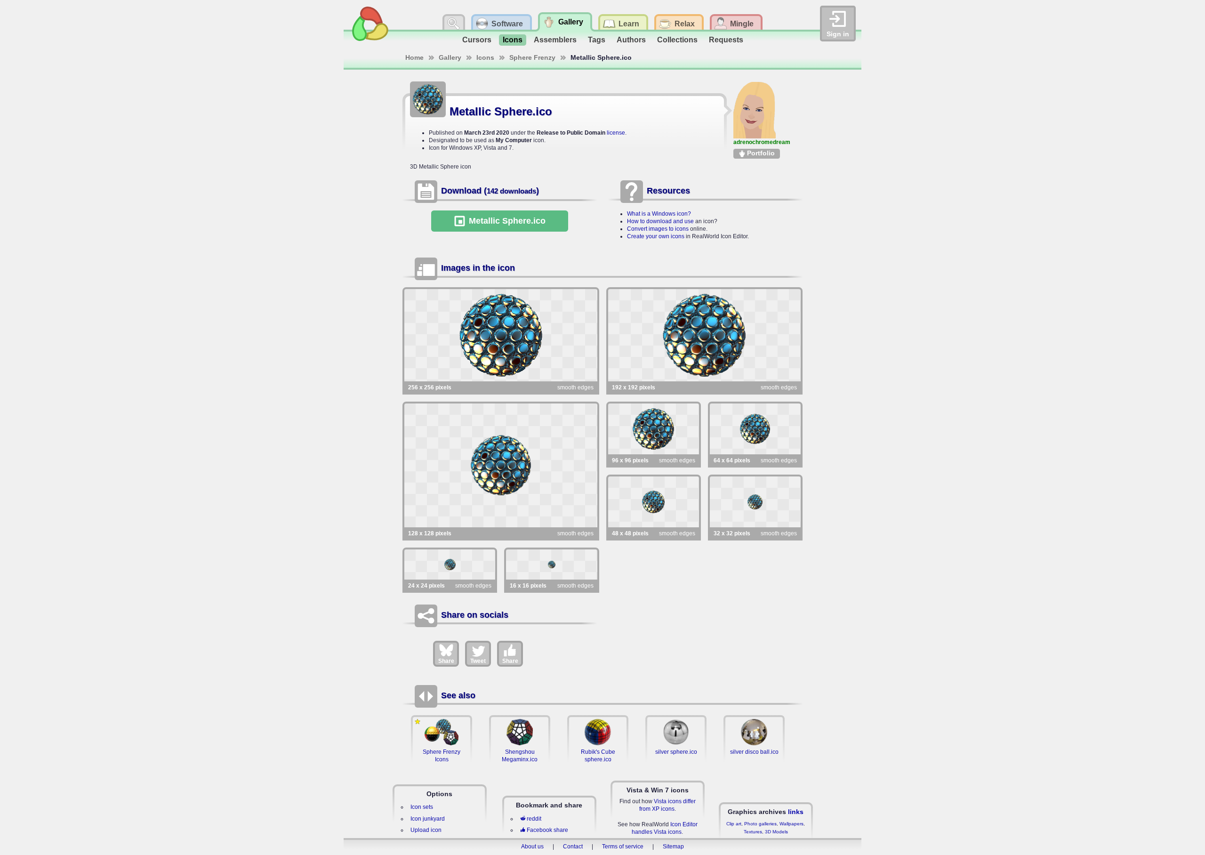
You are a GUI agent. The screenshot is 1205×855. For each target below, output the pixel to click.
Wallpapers (791, 823)
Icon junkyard (427, 818)
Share (446, 661)
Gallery (450, 57)
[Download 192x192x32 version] (704, 335)
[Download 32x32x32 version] (755, 502)
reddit (534, 818)
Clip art (733, 823)
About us (532, 846)
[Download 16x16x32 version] (551, 564)
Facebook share (547, 830)
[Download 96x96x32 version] (653, 429)
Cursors (476, 40)
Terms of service (622, 846)
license (616, 132)
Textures (753, 831)
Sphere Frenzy (532, 57)
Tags (596, 40)
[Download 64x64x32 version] (755, 429)
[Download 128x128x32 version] (501, 465)
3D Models (776, 831)
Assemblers (555, 40)
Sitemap (673, 846)
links (795, 811)
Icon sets (421, 807)
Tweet (478, 661)
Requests (726, 40)
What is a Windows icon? (659, 213)
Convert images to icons (658, 229)
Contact (573, 846)
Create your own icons (655, 236)
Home (414, 57)
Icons (512, 40)
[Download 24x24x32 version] (449, 564)
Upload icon (426, 830)
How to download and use (660, 221)
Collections (677, 40)
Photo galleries (760, 823)
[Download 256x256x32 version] (501, 335)
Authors (631, 40)
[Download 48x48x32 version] (653, 502)
